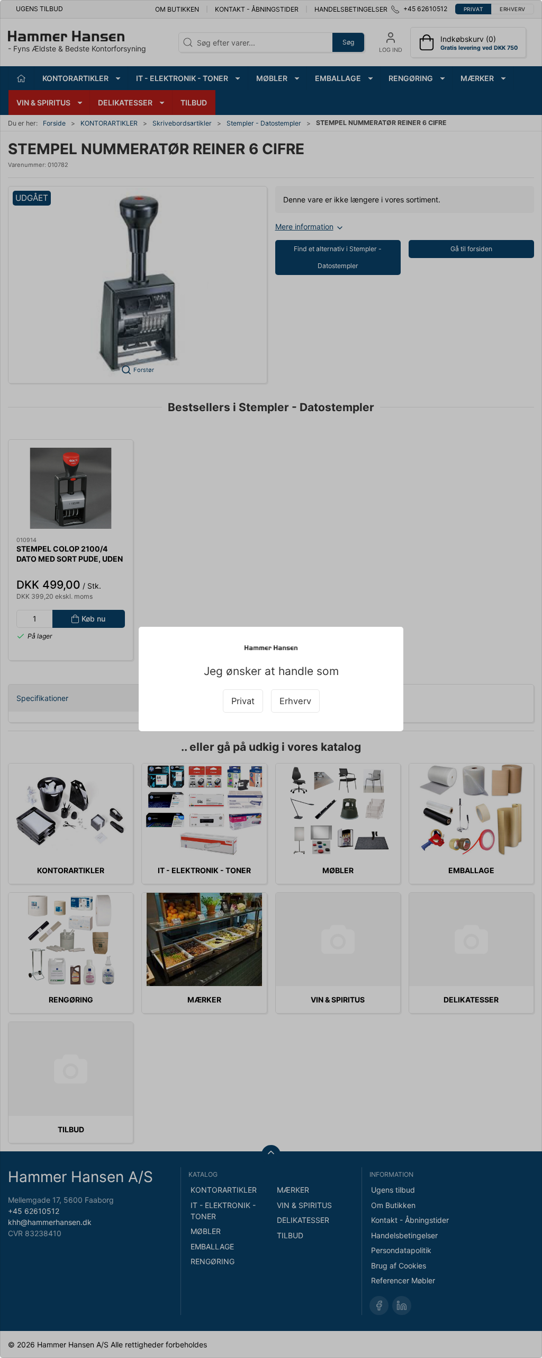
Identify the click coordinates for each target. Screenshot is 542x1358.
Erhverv (295, 701)
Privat (243, 701)
